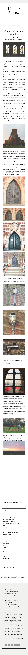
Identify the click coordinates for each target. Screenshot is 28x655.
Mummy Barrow (14, 10)
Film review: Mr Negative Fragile (9, 517)
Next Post (20, 471)
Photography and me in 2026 (8, 534)
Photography (5, 552)
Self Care (5, 554)
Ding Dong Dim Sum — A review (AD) (10, 532)
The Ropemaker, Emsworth (8, 519)
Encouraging (5, 538)
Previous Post (8, 471)
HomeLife (5, 545)
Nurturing (5, 549)
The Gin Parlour (6, 558)
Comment (14, 466)
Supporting (5, 556)
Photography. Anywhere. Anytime (9, 525)
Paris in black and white (7, 528)
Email (14, 464)
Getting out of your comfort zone (9, 521)
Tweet (14, 462)
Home (1, 25)
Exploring (5, 541)
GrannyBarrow (6, 543)
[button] (14, 1)
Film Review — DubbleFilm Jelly (9, 530)
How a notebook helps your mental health (11, 523)
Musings (4, 547)
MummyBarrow (11, 39)
